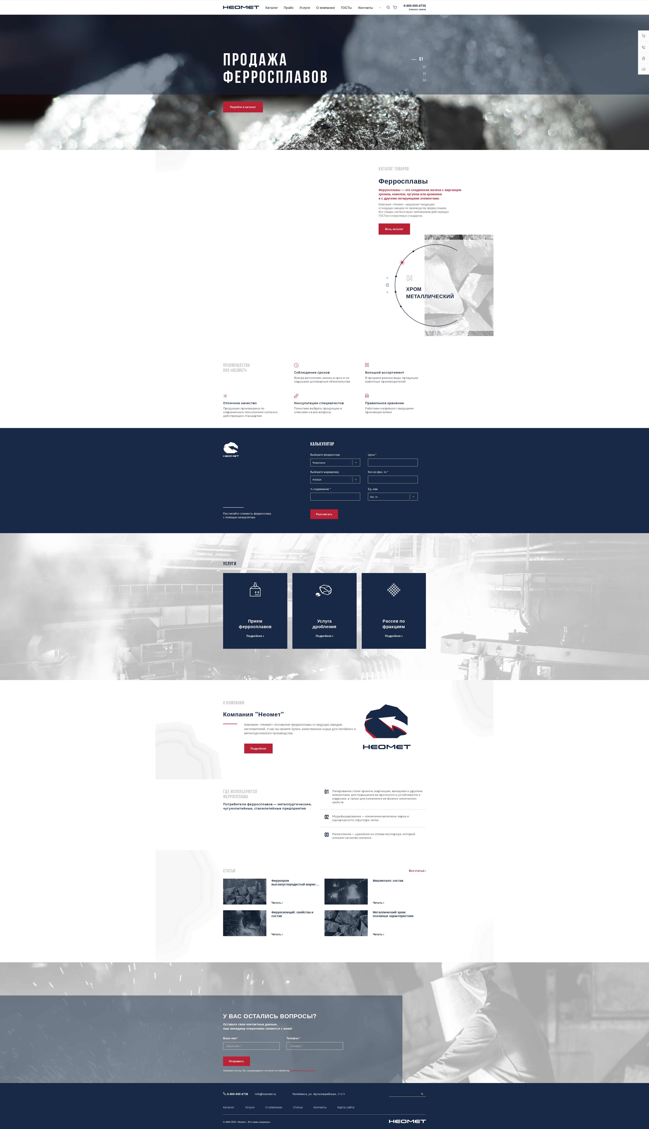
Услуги (250, 1107)
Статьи (298, 1107)
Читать (276, 903)
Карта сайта (345, 1107)
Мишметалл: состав (388, 880)
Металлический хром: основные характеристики (393, 914)
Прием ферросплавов (255, 623)
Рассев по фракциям (393, 623)
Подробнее (254, 636)
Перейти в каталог (243, 107)
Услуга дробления (324, 623)
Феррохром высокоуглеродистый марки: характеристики (293, 882)
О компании (273, 1107)
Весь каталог (394, 229)
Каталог (228, 1107)
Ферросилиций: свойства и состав (292, 914)
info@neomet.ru (265, 1094)
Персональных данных (303, 1070)
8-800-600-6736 (415, 5)
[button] (421, 59)
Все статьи (417, 871)
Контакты (320, 1107)
